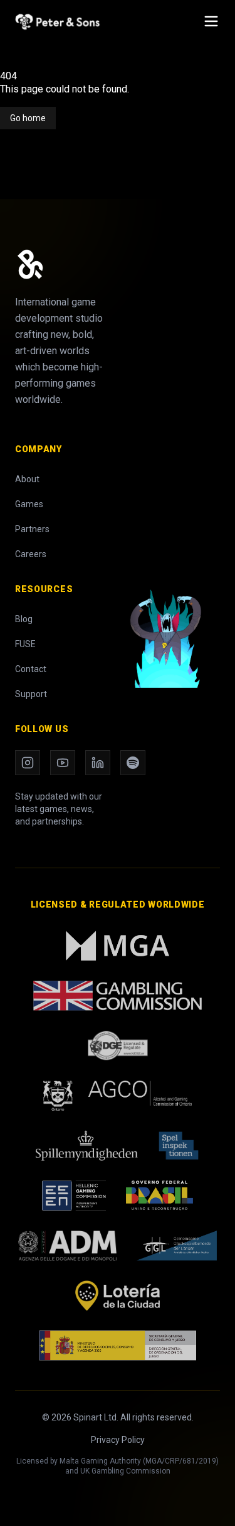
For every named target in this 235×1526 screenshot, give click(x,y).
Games (29, 504)
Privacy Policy (118, 1440)
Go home (28, 118)
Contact (30, 669)
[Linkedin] (97, 762)
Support (31, 694)
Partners (32, 529)
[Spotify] (132, 762)
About (27, 479)
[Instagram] (27, 762)
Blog (24, 619)
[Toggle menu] (211, 21)
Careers (30, 554)
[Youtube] (62, 762)
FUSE (25, 644)
